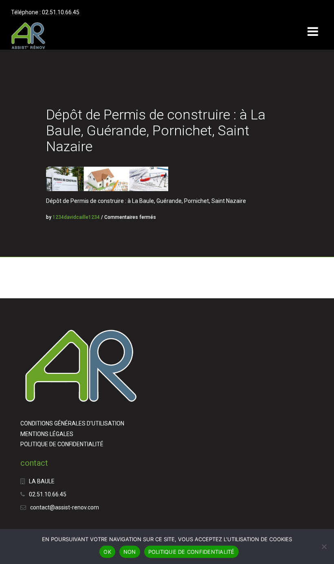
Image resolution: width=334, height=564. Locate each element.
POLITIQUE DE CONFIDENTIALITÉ (61, 444)
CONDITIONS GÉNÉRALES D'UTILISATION (72, 423)
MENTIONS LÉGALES (46, 434)
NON (129, 552)
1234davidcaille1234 (76, 217)
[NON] (324, 546)
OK (107, 552)
